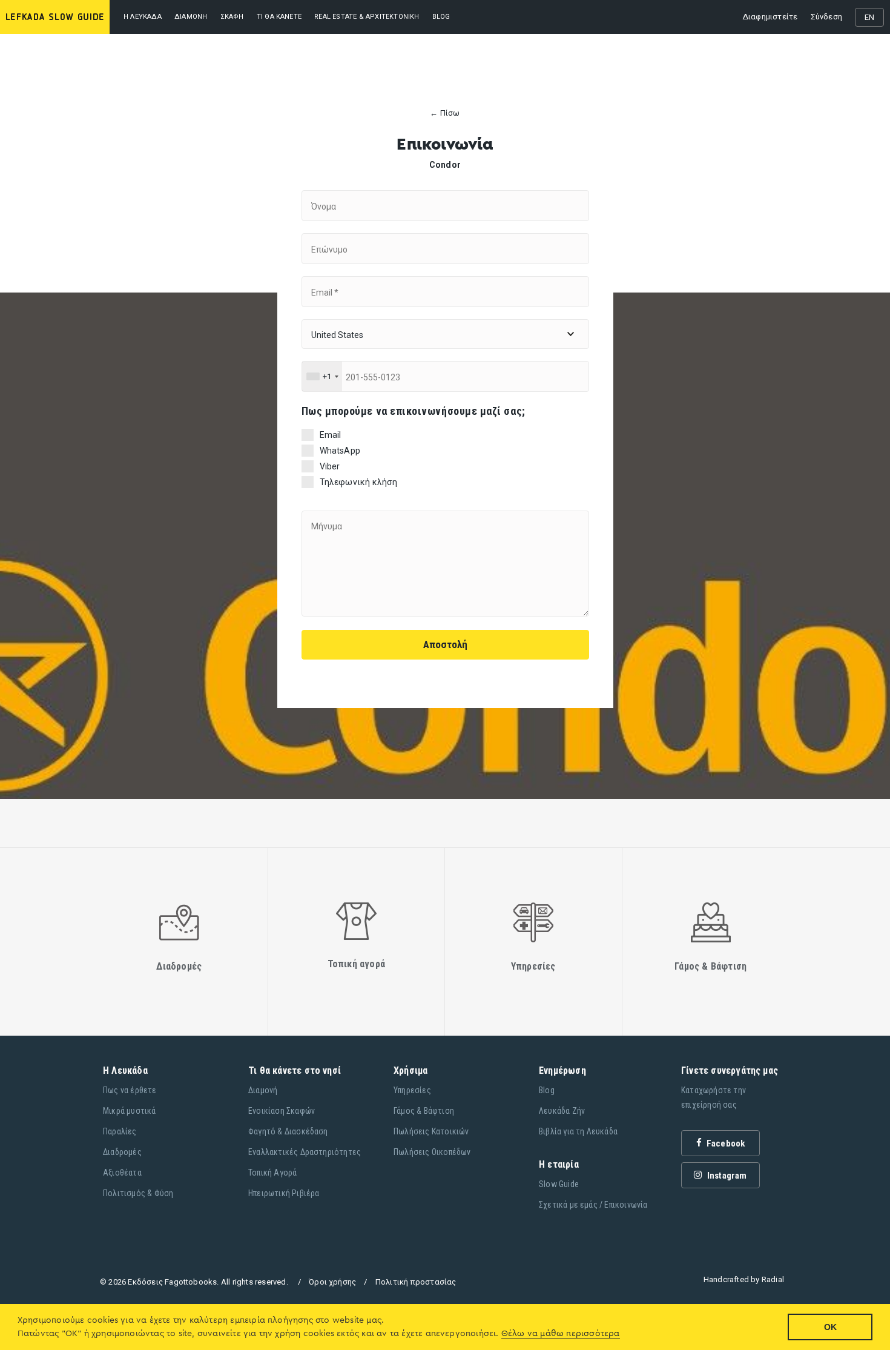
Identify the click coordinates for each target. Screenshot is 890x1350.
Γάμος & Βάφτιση (424, 1111)
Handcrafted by (744, 1279)
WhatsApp (340, 450)
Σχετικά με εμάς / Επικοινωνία (593, 1204)
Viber (330, 466)
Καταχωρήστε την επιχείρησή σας (713, 1097)
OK (830, 1327)
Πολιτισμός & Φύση (138, 1193)
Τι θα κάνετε (279, 17)
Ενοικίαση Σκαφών (281, 1111)
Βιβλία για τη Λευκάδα (578, 1131)
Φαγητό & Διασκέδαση (288, 1131)
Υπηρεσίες (412, 1090)
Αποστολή (445, 644)
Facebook (725, 1143)
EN (869, 17)
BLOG (441, 17)
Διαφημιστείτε (770, 16)
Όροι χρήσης (332, 1281)
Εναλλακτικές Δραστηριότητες (304, 1152)
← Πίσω (445, 113)
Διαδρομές (122, 1152)
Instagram (726, 1175)
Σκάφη (232, 17)
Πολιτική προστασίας (416, 1281)
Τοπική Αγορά (272, 1172)
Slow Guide (559, 1184)
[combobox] (322, 376)
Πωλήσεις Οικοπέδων (432, 1152)
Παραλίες (120, 1131)
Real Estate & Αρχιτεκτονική (366, 17)
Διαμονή (190, 17)
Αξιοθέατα (122, 1172)
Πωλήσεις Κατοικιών (431, 1131)
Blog (547, 1090)
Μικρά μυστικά (129, 1111)
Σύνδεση (826, 16)
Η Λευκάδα (143, 17)
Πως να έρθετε (130, 1090)
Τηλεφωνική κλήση (359, 482)
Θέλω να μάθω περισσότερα (560, 1333)
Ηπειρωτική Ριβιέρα (284, 1193)
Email (330, 435)
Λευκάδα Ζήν (562, 1111)
